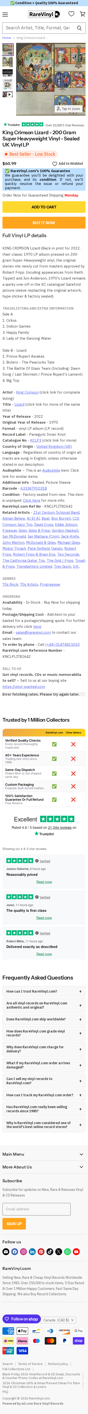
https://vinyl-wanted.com (23, 686)
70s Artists (29, 584)
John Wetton (13, 542)
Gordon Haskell (65, 530)
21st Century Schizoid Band (56, 512)
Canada (56, 1320)
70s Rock (10, 584)
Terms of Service (30, 1364)
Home (6, 38)
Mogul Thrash (14, 548)
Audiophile (51, 470)
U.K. (76, 566)
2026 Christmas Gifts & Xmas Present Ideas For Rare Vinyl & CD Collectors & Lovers (41, 1385)
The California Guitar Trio (23, 560)
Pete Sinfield (39, 548)
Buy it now (44, 222)
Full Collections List (16, 1369)
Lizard (19, 404)
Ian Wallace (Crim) (43, 536)
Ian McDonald (14, 536)
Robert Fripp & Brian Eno (34, 554)
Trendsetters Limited (34, 566)
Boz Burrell (61, 518)
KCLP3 (35, 440)
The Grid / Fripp (60, 560)
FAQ (5, 1392)
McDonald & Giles (41, 542)
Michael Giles (68, 542)
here (37, 626)
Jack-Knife (70, 536)
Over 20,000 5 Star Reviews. (64, 125)
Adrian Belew (13, 518)
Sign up (14, 1223)
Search (7, 1364)
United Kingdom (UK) (54, 446)
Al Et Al (33, 518)
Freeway (9, 530)
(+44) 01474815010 (62, 644)
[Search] (79, 28)
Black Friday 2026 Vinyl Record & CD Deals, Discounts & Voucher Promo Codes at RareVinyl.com (41, 1376)
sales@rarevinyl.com (33, 632)
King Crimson (27, 392)
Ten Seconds (68, 554)
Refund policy (58, 1364)
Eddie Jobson (66, 524)
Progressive (50, 584)
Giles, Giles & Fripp (34, 530)
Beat (46, 518)
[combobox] (37, 28)
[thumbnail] (7, 84)
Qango (57, 548)
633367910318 (34, 488)
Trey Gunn (62, 566)
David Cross (43, 524)
